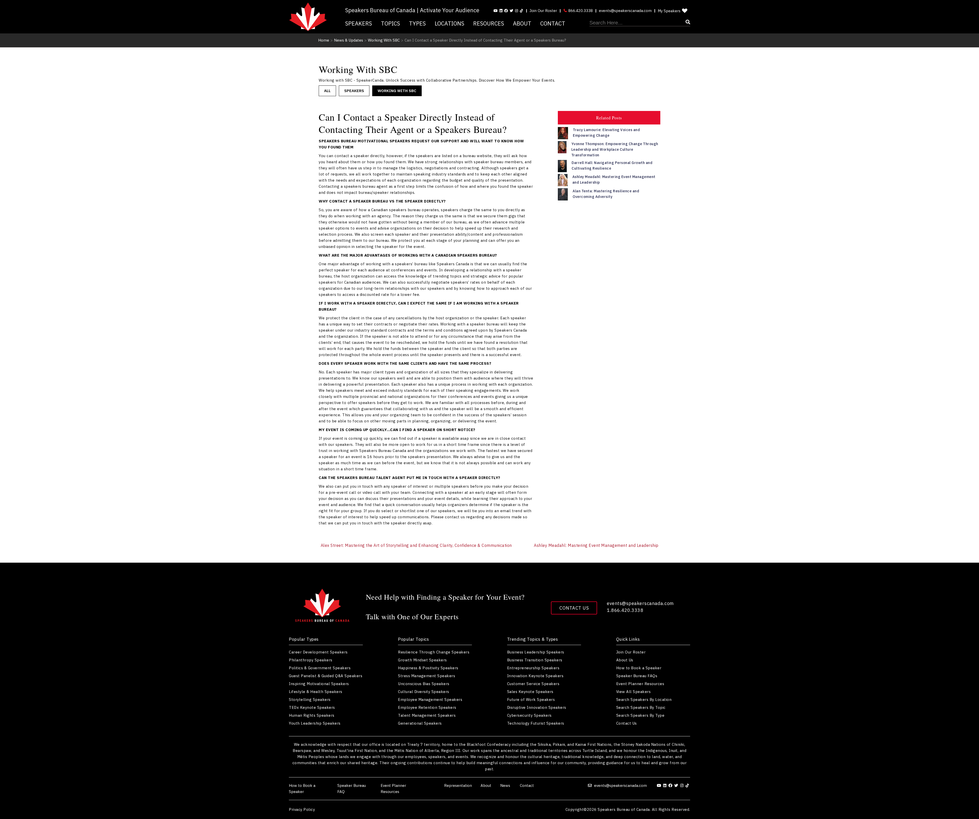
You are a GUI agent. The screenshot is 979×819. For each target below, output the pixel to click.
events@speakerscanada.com (625, 10)
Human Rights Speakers (311, 715)
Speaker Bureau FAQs (637, 675)
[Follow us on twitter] (676, 785)
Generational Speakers (420, 723)
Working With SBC (384, 40)
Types (417, 23)
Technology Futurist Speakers (535, 723)
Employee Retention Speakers (427, 707)
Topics (390, 23)
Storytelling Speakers (310, 699)
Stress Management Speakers (426, 675)
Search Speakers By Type (640, 715)
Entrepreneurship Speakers (533, 667)
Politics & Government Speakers (320, 667)
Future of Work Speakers (531, 699)
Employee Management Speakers (430, 699)
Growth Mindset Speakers (422, 660)
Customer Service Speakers (533, 683)
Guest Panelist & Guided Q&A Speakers (325, 675)
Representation (458, 785)
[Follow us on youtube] (496, 10)
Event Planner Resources (640, 683)
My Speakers (669, 10)
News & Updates (348, 40)
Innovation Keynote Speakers (535, 675)
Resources (488, 23)
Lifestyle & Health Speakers (315, 691)
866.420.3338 (580, 10)
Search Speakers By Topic (641, 707)
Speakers (358, 23)
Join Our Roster (543, 10)
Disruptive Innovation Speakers (536, 707)
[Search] (639, 23)
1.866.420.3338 (625, 610)
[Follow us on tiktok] (521, 10)
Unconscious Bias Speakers (423, 683)
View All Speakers (633, 691)
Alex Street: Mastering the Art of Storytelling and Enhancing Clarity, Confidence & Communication (416, 545)
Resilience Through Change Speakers (433, 652)
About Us (624, 660)
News (505, 785)
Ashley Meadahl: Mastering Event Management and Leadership (596, 545)
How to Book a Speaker (639, 667)
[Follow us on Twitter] (511, 10)
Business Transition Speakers (534, 660)
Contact (552, 23)
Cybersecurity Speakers (529, 715)
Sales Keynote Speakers (530, 691)
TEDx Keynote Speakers (312, 707)
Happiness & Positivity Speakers (428, 667)
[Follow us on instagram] (516, 10)
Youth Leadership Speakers (315, 723)
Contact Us (574, 608)
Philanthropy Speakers (310, 660)
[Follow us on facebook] (506, 10)
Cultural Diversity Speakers (423, 691)
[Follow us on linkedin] (501, 10)
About (522, 23)
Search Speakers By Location (644, 699)
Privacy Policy (302, 809)
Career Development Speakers (318, 652)
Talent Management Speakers (427, 715)
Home (323, 40)
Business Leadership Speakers (535, 652)
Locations (449, 23)
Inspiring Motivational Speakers (319, 683)
